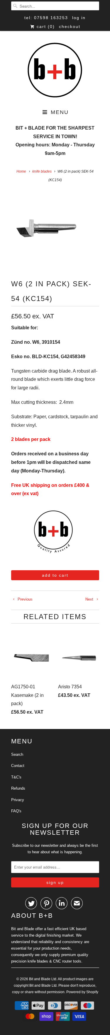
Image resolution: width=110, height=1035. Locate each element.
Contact (17, 765)
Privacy (17, 800)
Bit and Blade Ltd (42, 979)
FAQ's (16, 811)
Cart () (45, 26)
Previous (24, 599)
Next (89, 599)
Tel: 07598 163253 (46, 17)
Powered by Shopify (82, 992)
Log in (79, 17)
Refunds (18, 788)
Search (17, 754)
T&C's (16, 777)
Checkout (69, 26)
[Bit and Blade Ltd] (55, 71)
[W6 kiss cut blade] (46, 228)
